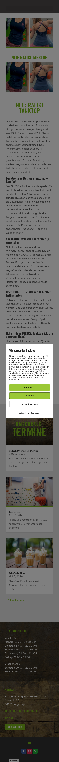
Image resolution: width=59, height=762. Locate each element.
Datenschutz (24, 413)
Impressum (35, 413)
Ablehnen (29, 395)
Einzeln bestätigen (29, 403)
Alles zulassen (29, 387)
